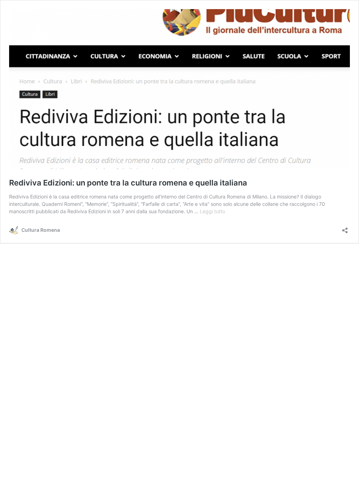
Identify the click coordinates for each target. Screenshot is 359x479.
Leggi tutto (212, 211)
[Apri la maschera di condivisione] (345, 228)
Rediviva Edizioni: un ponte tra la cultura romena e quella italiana (128, 182)
